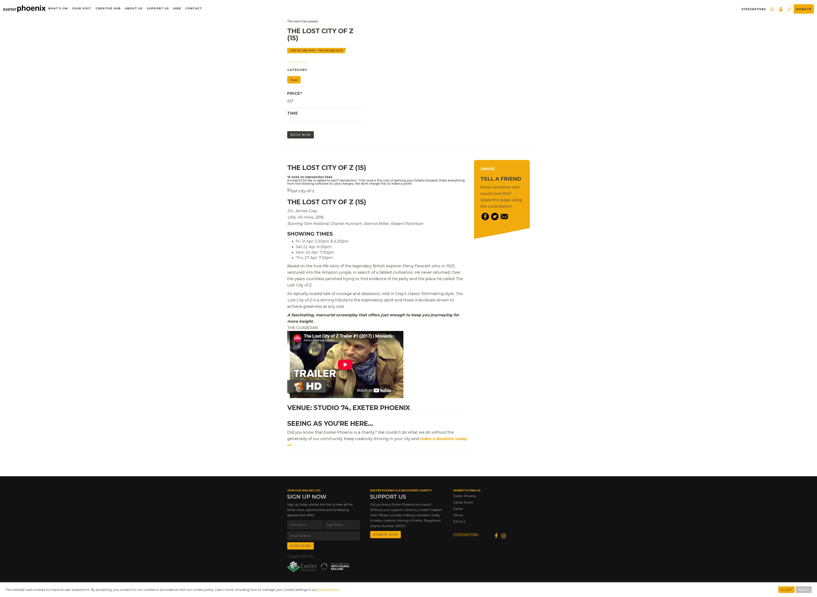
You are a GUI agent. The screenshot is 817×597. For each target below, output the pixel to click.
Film (293, 80)
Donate (803, 9)
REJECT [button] (803, 590)
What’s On (58, 8)
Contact (193, 8)
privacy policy (328, 590)
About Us (134, 8)
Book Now (300, 135)
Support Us (158, 8)
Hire (177, 8)
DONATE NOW (385, 535)
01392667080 (753, 9)
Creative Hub (108, 8)
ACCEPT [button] (786, 589)
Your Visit (81, 8)
